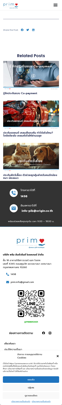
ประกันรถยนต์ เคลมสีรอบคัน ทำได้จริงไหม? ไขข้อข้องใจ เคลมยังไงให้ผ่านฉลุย (28, 134)
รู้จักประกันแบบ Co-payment (20, 93)
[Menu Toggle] (55, 5)
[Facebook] (43, 333)
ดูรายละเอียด (31, 395)
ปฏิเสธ (31, 387)
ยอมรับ (31, 379)
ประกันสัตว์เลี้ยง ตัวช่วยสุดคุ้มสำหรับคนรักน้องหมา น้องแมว (30, 176)
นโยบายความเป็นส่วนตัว (20, 401)
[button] (57, 356)
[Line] (50, 333)
